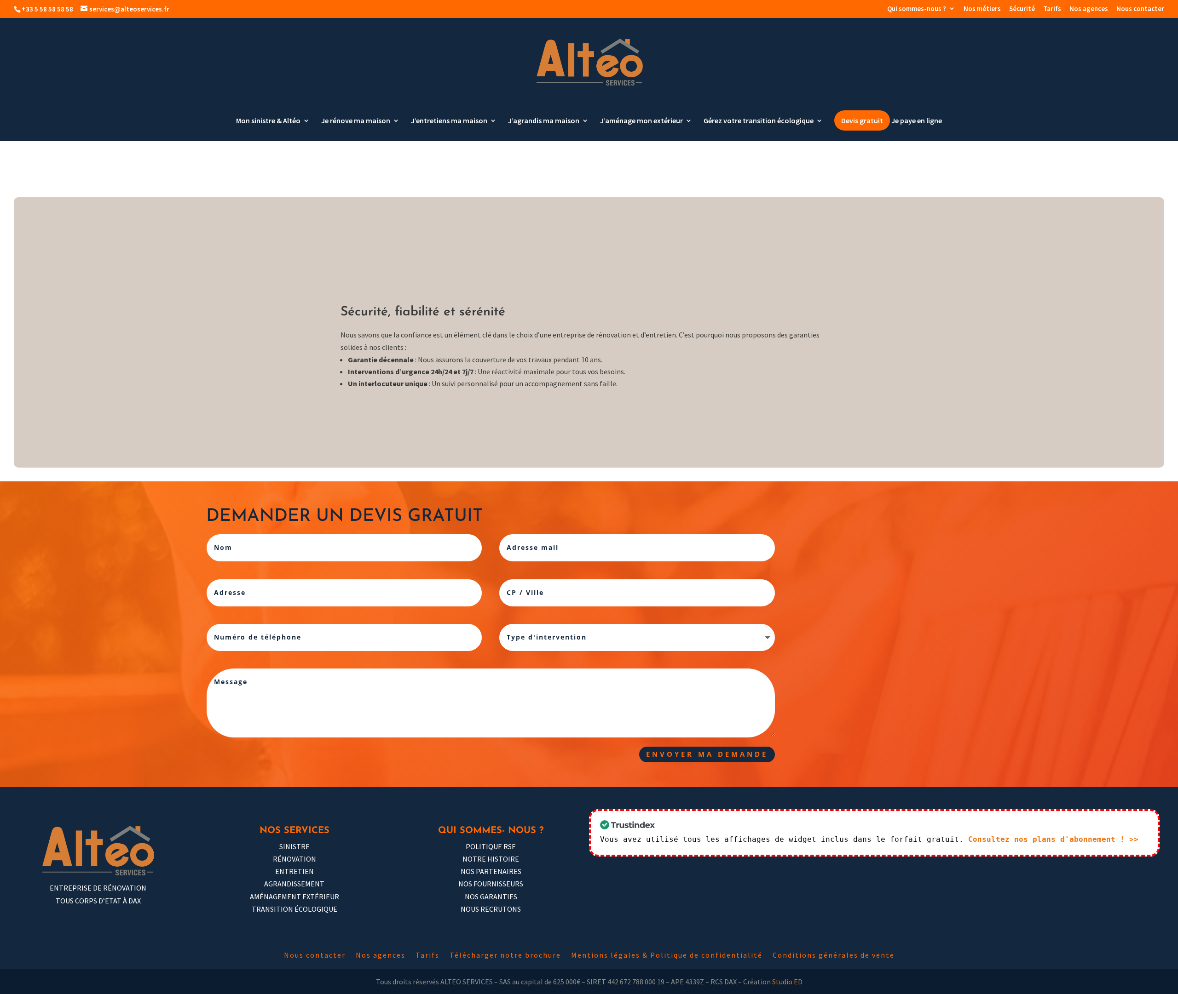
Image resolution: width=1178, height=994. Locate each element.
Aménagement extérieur (294, 896)
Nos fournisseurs (490, 883)
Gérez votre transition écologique (759, 121)
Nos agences (1088, 9)
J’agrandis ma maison (543, 121)
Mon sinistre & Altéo (268, 121)
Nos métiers (982, 9)
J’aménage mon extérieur (641, 121)
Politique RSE (491, 846)
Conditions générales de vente (834, 956)
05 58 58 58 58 (844, 717)
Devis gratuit (862, 120)
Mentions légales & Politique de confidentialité (666, 956)
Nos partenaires (491, 871)
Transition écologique (294, 909)
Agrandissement (294, 883)
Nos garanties (491, 896)
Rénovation (294, 858)
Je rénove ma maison (355, 121)
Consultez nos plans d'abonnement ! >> (1053, 839)
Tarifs (1052, 9)
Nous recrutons (491, 909)
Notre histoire (490, 858)
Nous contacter (1140, 9)
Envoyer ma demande (707, 754)
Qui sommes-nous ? (916, 9)
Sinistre (294, 846)
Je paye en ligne (916, 121)
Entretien (294, 871)
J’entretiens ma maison (449, 121)
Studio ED (787, 981)
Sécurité (1022, 9)
